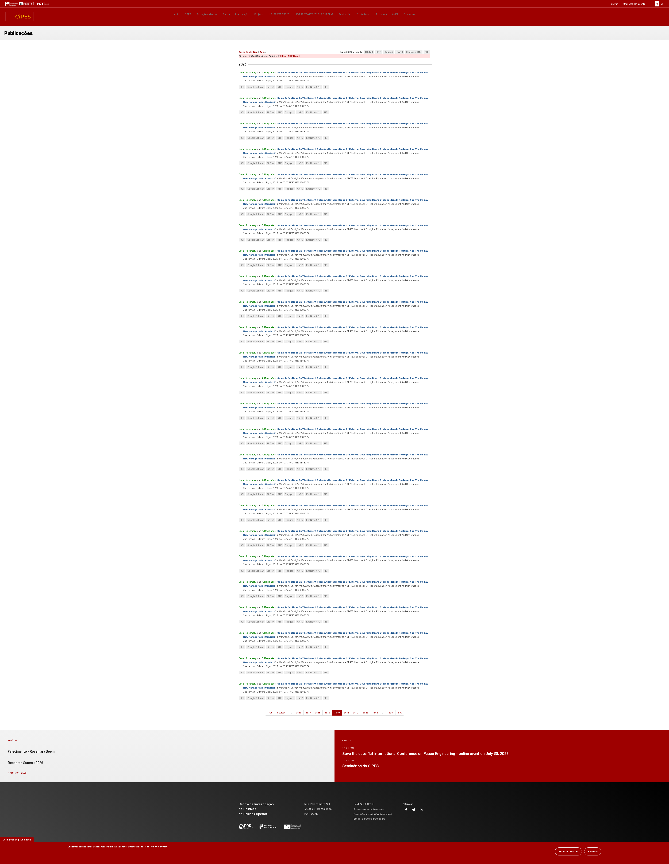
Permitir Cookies (568, 851)
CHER (395, 14)
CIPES (187, 14)
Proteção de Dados (207, 14)
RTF (378, 51)
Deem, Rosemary (247, 72)
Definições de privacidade (17, 839)
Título (248, 51)
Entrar (614, 3)
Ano (262, 51)
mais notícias (17, 772)
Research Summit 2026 (25, 763)
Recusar (593, 851)
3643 (365, 712)
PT (657, 4)
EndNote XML (413, 51)
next (391, 712)
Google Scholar (255, 86)
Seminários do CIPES (360, 765)
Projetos (259, 14)
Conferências (364, 14)
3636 (298, 712)
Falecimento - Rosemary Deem (31, 751)
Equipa (226, 14)
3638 (317, 712)
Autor (242, 51)
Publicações (345, 14)
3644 (375, 712)
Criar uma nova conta (634, 3)
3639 (327, 712)
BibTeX (369, 51)
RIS (427, 51)
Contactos (409, 14)
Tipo (255, 51)
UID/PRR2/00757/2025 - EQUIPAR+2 (314, 14)
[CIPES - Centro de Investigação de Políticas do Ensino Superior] (19, 16)
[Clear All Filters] (289, 55)
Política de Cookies (156, 846)
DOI (242, 86)
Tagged (389, 51)
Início (176, 14)
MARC (400, 51)
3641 (346, 712)
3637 (308, 712)
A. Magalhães (269, 72)
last (400, 712)
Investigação (242, 14)
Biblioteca (381, 14)
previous (281, 712)
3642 (356, 712)
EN (662, 4)
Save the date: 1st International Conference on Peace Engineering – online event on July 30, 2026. (425, 753)
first (269, 712)
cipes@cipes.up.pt (373, 818)
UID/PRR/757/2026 (279, 14)
